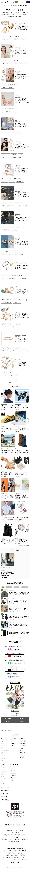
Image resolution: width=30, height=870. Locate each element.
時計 (3, 760)
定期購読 (21, 721)
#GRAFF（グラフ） (6, 348)
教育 (21, 754)
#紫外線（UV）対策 (22, 5)
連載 (12, 768)
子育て (21, 738)
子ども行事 (22, 752)
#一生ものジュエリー (7, 5)
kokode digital (15, 862)
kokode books (23, 859)
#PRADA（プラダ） (23, 205)
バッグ (3, 743)
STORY (20, 850)
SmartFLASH (14, 855)
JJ (4, 850)
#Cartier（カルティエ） (15, 202)
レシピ (3, 767)
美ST (9, 853)
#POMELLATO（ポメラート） (21, 39)
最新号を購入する (8, 718)
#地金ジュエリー (23, 63)
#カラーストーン (6, 154)
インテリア (4, 769)
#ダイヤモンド (19, 181)
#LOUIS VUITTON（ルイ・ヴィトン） (10, 254)
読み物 (12, 780)
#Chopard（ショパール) (7, 87)
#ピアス (12, 181)
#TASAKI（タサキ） (6, 302)
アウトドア (4, 771)
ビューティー (13, 738)
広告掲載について (6, 839)
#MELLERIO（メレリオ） (20, 299)
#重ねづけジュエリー (7, 60)
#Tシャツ (15, 5)
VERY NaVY (4, 796)
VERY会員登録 (5, 800)
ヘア (12, 745)
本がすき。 (24, 857)
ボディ (12, 748)
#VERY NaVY (17, 302)
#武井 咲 (14, 154)
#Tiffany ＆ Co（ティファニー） (9, 84)
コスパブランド (5, 750)
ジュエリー (4, 745)
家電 (3, 783)
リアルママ (22, 757)
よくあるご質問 (16, 839)
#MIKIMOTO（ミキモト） (16, 275)
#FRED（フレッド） (6, 39)
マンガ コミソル (16, 857)
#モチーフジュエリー (13, 108)
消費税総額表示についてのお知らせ (15, 824)
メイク (12, 741)
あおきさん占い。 (5, 787)
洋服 (3, 748)
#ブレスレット (17, 178)
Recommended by (21, 545)
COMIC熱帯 (22, 855)
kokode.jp (5, 859)
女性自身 (7, 855)
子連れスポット (23, 743)
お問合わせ (25, 839)
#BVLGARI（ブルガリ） (13, 36)
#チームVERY (5, 251)
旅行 (3, 774)
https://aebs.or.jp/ (17, 816)
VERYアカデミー (14, 773)
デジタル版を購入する (21, 718)
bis (13, 853)
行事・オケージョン (6, 753)
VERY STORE (4, 790)
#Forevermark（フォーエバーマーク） (10, 375)
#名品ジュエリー (15, 351)
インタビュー (14, 770)
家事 (3, 776)
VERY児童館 (23, 741)
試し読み (7, 721)
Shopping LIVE (5, 793)
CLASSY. (9, 850)
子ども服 (22, 748)
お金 (3, 780)
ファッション (4, 738)
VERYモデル (13, 775)
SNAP (3, 755)
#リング (4, 36)
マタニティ (4, 758)
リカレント (13, 777)
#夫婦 (15, 111)
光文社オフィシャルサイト (15, 841)
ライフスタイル (5, 764)
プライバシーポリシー (20, 834)
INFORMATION (15, 832)
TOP (2, 730)
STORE (21, 830)
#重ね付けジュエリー (13, 278)
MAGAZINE (9, 830)
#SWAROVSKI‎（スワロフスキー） (10, 63)
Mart (24, 850)
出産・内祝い (23, 745)
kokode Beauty (14, 859)
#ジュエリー (5, 133)
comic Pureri (6, 857)
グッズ (21, 750)
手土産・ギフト (5, 778)
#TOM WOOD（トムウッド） (17, 227)
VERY (15, 850)
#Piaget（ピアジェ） (17, 157)
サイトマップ (15, 837)
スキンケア (13, 743)
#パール (14, 326)
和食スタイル (19, 853)
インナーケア (14, 750)
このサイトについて (9, 834)
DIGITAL (16, 830)
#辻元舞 (16, 60)
